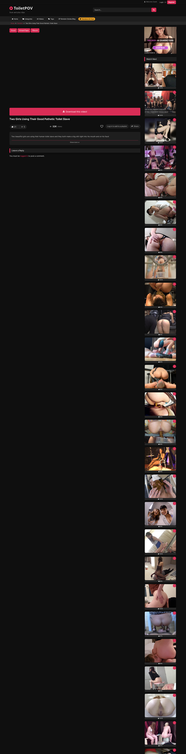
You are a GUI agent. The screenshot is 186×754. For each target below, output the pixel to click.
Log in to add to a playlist (117, 126)
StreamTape (24, 30)
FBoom (35, 30)
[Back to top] (179, 747)
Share (136, 126)
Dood (13, 30)
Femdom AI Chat (88, 19)
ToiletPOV (23, 8)
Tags (52, 19)
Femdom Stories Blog (68, 19)
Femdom (20, 23)
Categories (28, 19)
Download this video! (76, 111)
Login (162, 2)
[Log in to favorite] (102, 126)
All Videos (40, 19)
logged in (24, 156)
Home (16, 19)
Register (171, 2)
